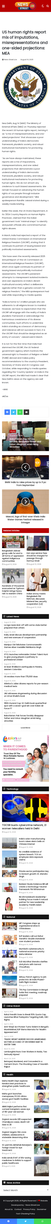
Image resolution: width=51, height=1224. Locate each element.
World (12, 431)
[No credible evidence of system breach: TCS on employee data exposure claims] (9, 859)
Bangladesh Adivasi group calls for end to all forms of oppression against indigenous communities (13, 555)
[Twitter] (13, 412)
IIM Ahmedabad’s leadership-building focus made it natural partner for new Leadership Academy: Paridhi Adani (33, 901)
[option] (25, 436)
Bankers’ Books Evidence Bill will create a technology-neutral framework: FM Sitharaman (33, 887)
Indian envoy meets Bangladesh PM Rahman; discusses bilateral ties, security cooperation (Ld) (37, 598)
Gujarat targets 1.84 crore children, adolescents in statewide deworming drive (15, 1135)
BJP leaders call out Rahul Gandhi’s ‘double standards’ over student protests (32, 939)
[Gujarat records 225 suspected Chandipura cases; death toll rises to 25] (41, 1123)
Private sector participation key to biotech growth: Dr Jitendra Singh (34, 874)
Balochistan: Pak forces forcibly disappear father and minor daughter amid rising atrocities (25, 443)
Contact (17, 1209)
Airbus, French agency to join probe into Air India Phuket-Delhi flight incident (32, 980)
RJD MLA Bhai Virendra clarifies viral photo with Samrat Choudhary (33, 964)
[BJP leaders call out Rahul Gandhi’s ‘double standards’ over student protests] (9, 939)
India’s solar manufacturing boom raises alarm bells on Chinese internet (32, 841)
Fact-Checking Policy (25, 1213)
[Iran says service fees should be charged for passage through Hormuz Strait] (38, 543)
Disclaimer (41, 1209)
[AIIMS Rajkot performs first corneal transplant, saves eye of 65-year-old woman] (41, 1109)
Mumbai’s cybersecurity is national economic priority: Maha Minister (32, 951)
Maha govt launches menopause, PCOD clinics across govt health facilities (15, 1096)
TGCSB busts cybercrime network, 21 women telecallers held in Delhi (24, 826)
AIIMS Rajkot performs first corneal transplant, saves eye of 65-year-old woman (16, 1109)
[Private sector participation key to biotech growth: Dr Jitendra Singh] (9, 873)
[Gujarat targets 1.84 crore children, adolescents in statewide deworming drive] (41, 1136)
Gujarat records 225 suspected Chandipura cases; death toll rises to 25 (16, 1122)
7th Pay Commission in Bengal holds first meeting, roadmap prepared (33, 992)
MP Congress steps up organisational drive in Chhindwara (29, 926)
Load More (25, 727)
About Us (9, 1209)
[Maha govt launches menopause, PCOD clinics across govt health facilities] (41, 1097)
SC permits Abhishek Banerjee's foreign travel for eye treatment (17, 1148)
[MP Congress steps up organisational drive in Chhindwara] (9, 926)
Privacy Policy (29, 1209)
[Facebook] (7, 412)
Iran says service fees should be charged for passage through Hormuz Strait (37, 557)
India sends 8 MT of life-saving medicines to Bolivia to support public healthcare (16, 1160)
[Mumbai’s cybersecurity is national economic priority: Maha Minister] (9, 952)
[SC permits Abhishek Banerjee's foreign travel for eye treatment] (41, 1149)
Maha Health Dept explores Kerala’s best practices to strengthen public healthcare (16, 1083)
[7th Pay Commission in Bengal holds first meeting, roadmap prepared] (9, 993)
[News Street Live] (25, 6)
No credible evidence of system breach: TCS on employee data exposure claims (31, 855)
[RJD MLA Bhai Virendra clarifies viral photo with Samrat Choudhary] (9, 967)
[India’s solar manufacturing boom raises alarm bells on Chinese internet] (9, 843)
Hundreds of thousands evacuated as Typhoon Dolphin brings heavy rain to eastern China (13, 589)
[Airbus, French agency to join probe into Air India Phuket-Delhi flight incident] (9, 981)
